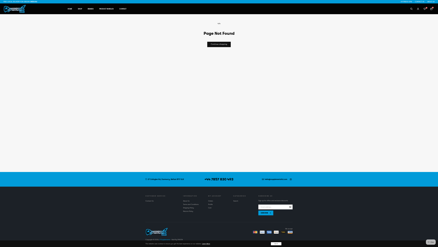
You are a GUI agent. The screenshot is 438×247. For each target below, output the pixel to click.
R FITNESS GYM (406, 2)
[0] (425, 9)
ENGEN (180, 239)
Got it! (276, 243)
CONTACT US (419, 2)
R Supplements (165, 239)
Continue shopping (219, 44)
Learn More (206, 244)
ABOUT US (431, 2)
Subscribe (264, 213)
